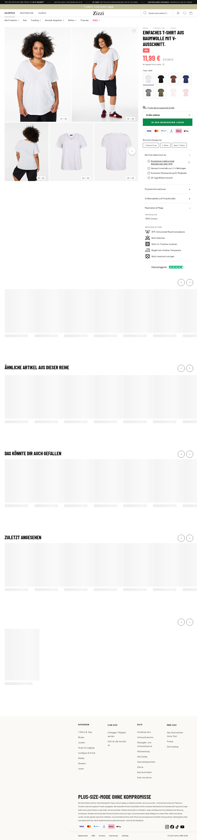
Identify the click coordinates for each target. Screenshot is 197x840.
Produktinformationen (155, 189)
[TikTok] (177, 826)
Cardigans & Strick (86, 753)
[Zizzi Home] (98, 12)
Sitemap (125, 835)
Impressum (113, 835)
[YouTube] (182, 826)
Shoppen (10, 13)
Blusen (81, 737)
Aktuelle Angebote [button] (53, 20)
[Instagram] (167, 826)
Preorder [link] (85, 20)
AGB (93, 835)
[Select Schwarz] (161, 79)
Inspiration (26, 13)
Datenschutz (83, 835)
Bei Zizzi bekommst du (155, 154)
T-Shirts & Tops (159, 28)
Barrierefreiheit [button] (144, 772)
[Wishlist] (134, 31)
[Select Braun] (173, 79)
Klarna (140, 767)
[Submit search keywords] (145, 13)
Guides (42, 13)
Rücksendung (143, 751)
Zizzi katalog (172, 746)
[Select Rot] (173, 92)
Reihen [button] (71, 20)
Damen (146, 28)
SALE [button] (95, 20)
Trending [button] (35, 20)
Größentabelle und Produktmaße (160, 198)
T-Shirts (173, 28)
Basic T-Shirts (179, 145)
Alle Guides (142, 756)
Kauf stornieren (144, 777)
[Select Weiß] (148, 79)
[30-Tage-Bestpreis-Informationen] (163, 64)
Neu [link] (25, 20)
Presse (170, 741)
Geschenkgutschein (146, 761)
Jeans (81, 768)
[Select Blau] (186, 79)
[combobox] (157, 13)
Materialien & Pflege (154, 207)
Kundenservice (144, 732)
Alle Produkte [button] (10, 20)
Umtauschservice (145, 737)
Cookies (102, 835)
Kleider (81, 758)
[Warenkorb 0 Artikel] (191, 13)
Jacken (81, 742)
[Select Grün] (148, 92)
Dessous (82, 763)
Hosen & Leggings (86, 747)
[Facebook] (172, 826)
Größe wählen (153, 115)
